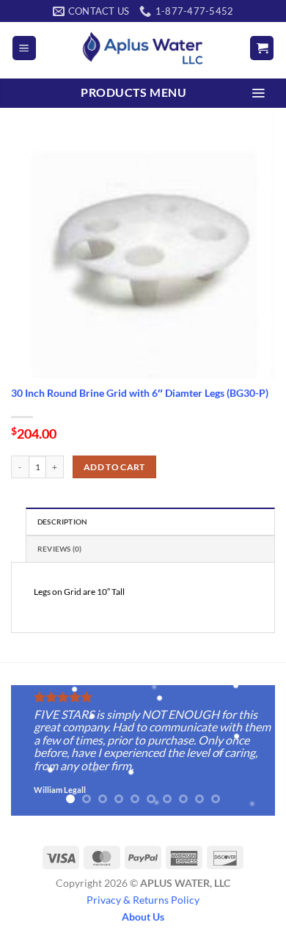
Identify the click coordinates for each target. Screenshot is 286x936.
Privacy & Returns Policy (143, 899)
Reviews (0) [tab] (59, 549)
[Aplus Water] (143, 48)
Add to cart (114, 467)
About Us (143, 916)
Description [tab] (62, 522)
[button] (24, 48)
